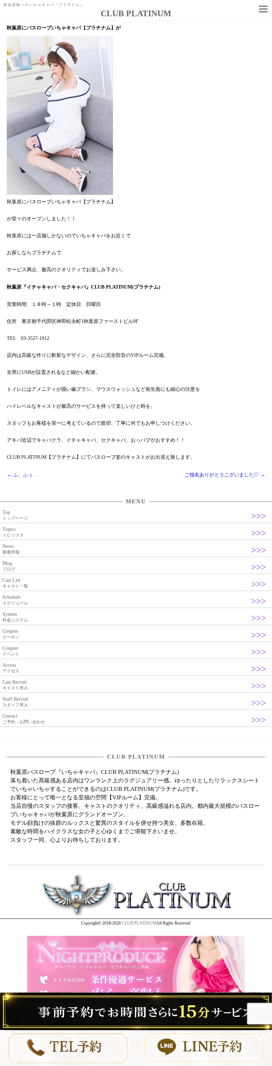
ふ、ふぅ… (22, 474)
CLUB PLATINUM (139, 923)
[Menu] (263, 9)
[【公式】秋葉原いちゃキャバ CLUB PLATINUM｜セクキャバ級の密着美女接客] (136, 914)
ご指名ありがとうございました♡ (225, 474)
